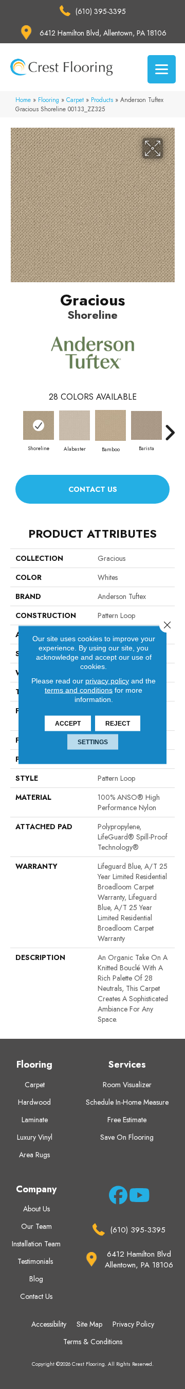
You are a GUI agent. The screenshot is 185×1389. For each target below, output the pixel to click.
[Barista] (146, 425)
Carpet (75, 99)
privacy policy (107, 680)
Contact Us (92, 489)
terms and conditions (79, 689)
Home (23, 99)
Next (169, 427)
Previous (15, 427)
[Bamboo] (110, 425)
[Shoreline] (39, 425)
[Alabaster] (74, 425)
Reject (117, 723)
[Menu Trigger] (161, 69)
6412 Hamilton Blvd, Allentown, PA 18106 (103, 33)
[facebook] (116, 1197)
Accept (68, 723)
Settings (93, 741)
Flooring (48, 99)
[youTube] (136, 1197)
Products (102, 99)
